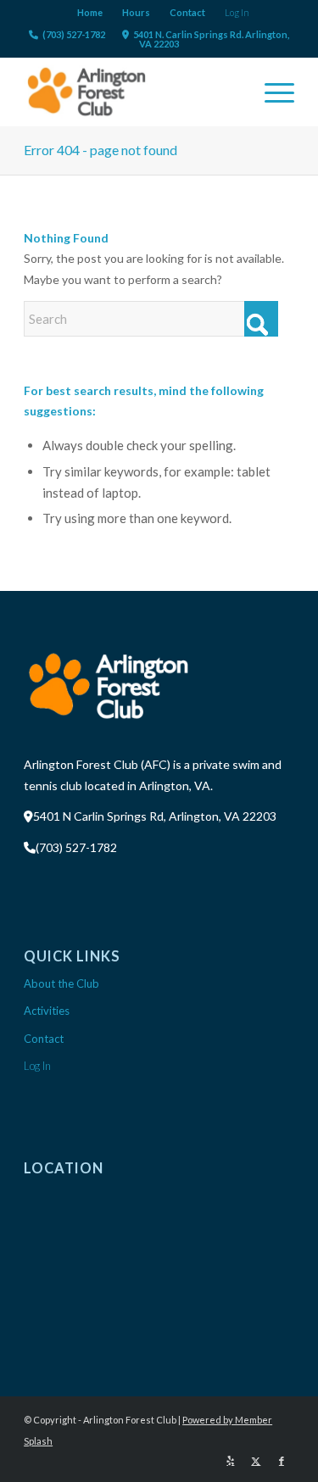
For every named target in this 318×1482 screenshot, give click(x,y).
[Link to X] (256, 1461)
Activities (47, 1010)
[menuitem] (90, 12)
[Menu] (271, 91)
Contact (187, 12)
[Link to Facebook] (281, 1461)
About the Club (61, 983)
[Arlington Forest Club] (132, 91)
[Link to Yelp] (230, 1461)
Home (90, 12)
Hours (136, 12)
